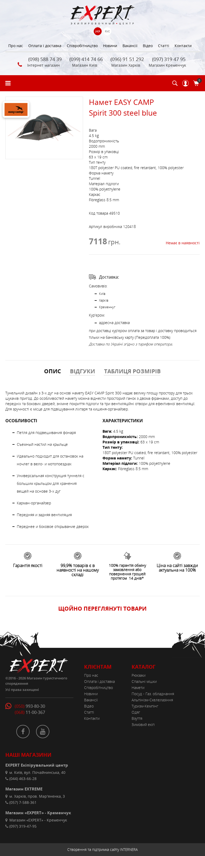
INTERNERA (129, 849)
